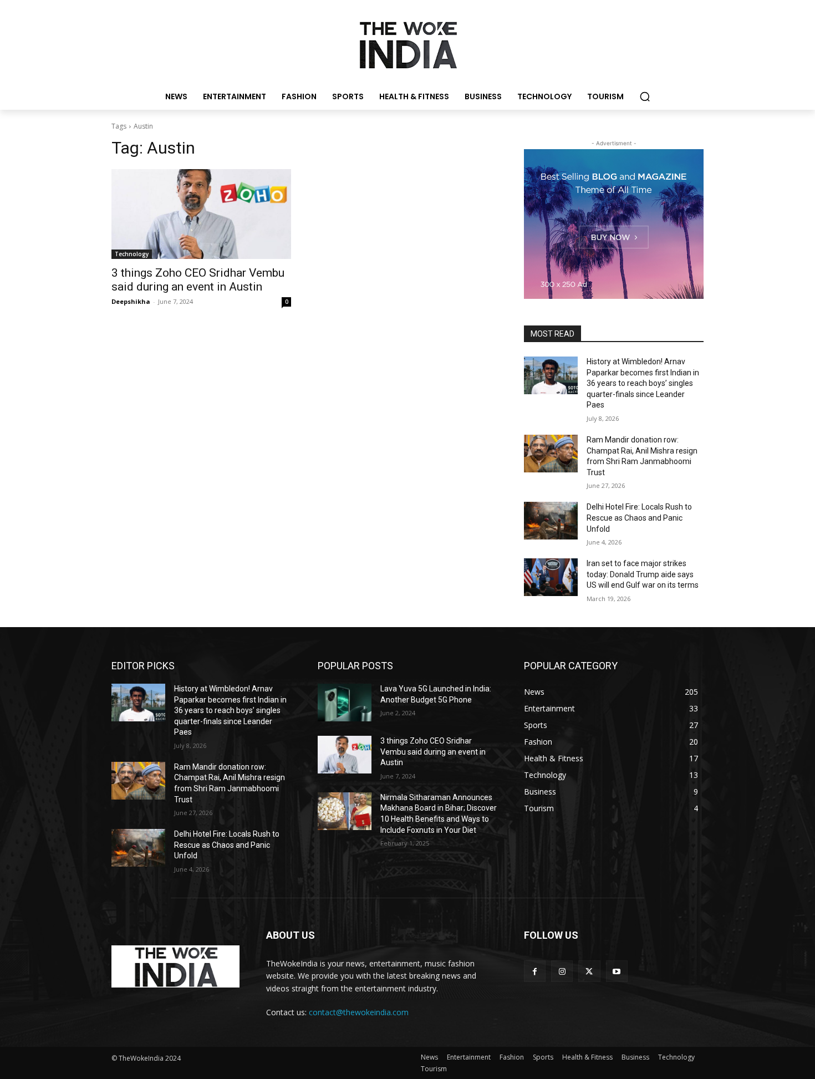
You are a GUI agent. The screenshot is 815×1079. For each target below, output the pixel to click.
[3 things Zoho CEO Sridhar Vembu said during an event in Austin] (201, 214)
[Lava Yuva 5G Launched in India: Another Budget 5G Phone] (344, 702)
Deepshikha (130, 301)
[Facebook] (535, 971)
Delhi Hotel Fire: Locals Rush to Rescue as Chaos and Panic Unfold (639, 517)
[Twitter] (589, 971)
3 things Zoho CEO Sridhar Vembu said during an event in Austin (197, 279)
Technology (132, 254)
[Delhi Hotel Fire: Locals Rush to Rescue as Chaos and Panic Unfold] (551, 521)
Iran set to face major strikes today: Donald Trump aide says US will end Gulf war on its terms (643, 574)
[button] (644, 96)
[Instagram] (562, 971)
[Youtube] (617, 971)
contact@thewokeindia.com (359, 1012)
